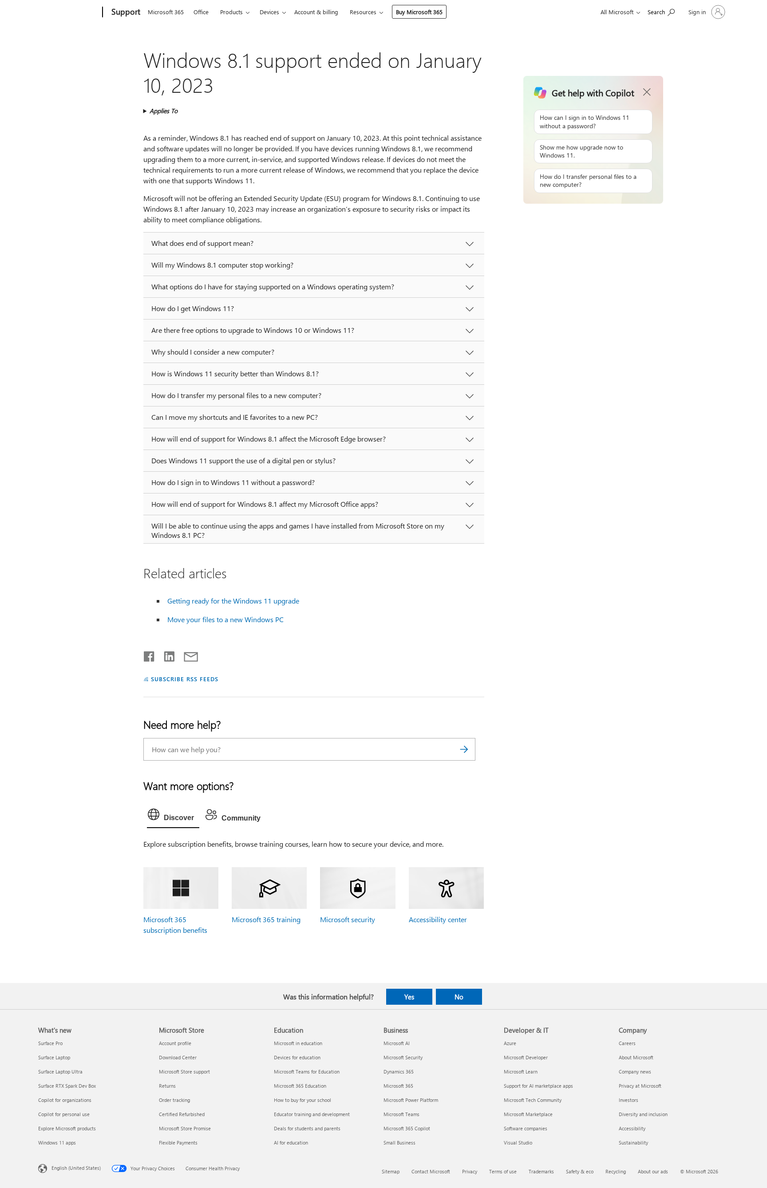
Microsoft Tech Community (532, 1100)
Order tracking (174, 1100)
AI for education (291, 1142)
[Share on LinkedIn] (166, 654)
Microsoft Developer (526, 1057)
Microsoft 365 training (266, 919)
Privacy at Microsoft (640, 1085)
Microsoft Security (403, 1057)
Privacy (469, 1171)
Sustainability (633, 1142)
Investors (628, 1100)
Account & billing (316, 12)
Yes (409, 996)
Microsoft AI (397, 1043)
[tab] (173, 816)
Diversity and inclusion (643, 1114)
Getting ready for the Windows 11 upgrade (233, 600)
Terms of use (503, 1171)
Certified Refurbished (182, 1114)
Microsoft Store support (184, 1071)
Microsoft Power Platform (411, 1100)
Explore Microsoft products (67, 1128)
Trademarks (541, 1171)
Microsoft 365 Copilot (407, 1128)
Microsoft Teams (401, 1114)
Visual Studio (518, 1142)
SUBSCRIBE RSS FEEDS (184, 679)
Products (231, 12)
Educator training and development (312, 1114)
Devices (269, 12)
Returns (167, 1085)
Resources (363, 12)
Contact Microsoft (430, 1171)
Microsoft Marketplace (528, 1114)
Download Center (178, 1057)
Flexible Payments (178, 1142)
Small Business (399, 1142)
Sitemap (390, 1171)
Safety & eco (579, 1171)
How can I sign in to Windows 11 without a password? (584, 121)
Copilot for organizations (64, 1100)
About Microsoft (636, 1057)
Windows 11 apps (57, 1142)
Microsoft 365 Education (300, 1085)
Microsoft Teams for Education (307, 1071)
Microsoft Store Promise (185, 1128)
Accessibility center (438, 919)
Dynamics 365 (399, 1071)
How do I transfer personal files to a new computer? (588, 180)
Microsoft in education (298, 1043)
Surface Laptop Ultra (60, 1071)
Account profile (175, 1043)
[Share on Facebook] (149, 654)
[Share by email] (187, 654)
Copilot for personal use (64, 1114)
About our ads (653, 1171)
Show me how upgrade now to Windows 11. (581, 151)
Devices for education (297, 1057)
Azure (510, 1043)
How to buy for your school (302, 1100)
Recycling (615, 1171)
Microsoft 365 (166, 12)
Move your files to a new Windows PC (225, 619)
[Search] (464, 749)
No (459, 996)
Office (201, 12)
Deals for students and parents (307, 1128)
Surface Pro (50, 1043)
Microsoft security (347, 919)
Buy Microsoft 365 (419, 12)
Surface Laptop (54, 1057)
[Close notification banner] (647, 92)
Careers (627, 1043)
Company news (635, 1071)
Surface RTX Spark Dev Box (67, 1085)
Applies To (164, 111)
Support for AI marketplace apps (538, 1085)
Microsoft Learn (521, 1071)
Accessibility (632, 1128)
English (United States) (76, 1167)
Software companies (525, 1128)
